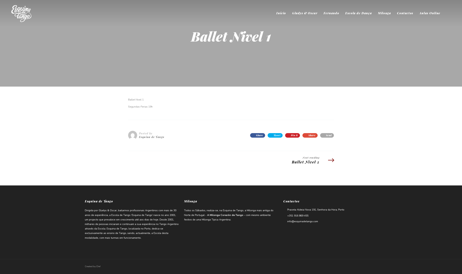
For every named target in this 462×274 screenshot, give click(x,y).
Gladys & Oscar (304, 13)
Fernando (331, 13)
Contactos (405, 13)
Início (281, 13)
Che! (98, 266)
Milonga (384, 13)
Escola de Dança (358, 13)
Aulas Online (429, 13)
